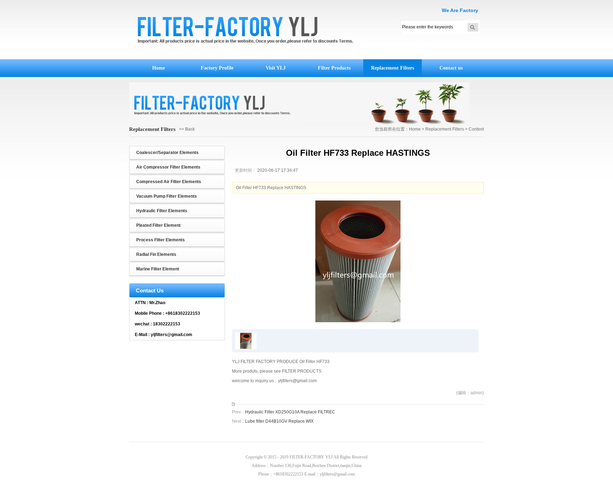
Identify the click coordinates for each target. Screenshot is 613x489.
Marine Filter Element (157, 269)
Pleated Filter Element (158, 225)
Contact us (451, 68)
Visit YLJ (276, 68)
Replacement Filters (392, 68)
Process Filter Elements (160, 239)
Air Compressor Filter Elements (168, 167)
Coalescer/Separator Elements (167, 152)
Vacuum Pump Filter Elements (166, 196)
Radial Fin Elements (156, 254)
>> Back (187, 129)
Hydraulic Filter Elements (161, 210)
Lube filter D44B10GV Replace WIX (279, 421)
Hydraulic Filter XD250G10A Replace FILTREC (290, 412)
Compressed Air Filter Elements (168, 181)
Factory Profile (217, 68)
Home (158, 68)
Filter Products (334, 68)
